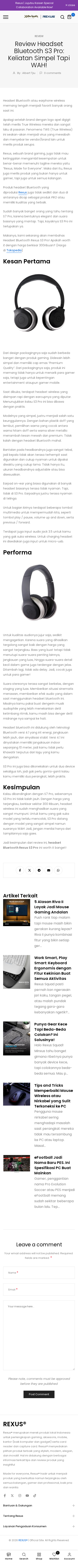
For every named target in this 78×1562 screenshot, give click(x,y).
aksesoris (49, 1437)
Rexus (23, 192)
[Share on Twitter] (29, 870)
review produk (47, 1460)
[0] (69, 17)
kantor (7, 1442)
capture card (28, 1446)
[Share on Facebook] (20, 870)
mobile (62, 1437)
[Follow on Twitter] (12, 1495)
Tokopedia (14, 250)
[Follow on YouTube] (27, 1495)
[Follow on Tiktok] (34, 1495)
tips (28, 1460)
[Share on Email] (49, 870)
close (71, 5)
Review (39, 36)
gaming (36, 1437)
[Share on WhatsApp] (58, 870)
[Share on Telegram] (39, 870)
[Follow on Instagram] (19, 1495)
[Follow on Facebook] (4, 1495)
